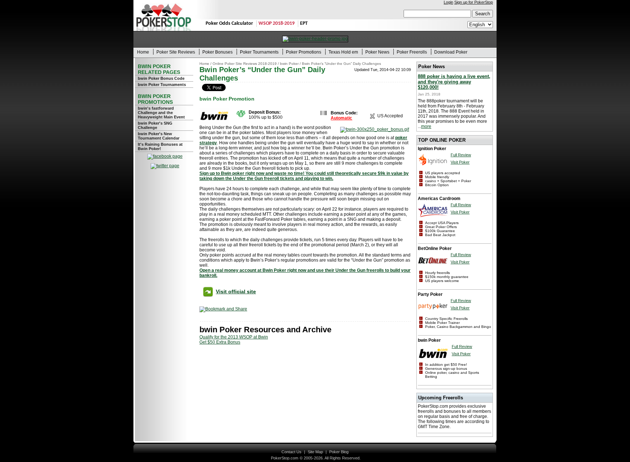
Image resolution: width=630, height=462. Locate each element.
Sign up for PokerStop (473, 2)
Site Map (315, 452)
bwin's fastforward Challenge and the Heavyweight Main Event (161, 112)
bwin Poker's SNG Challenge (155, 125)
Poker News (377, 52)
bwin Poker (289, 64)
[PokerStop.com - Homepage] (163, 15)
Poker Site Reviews (175, 52)
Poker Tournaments (259, 52)
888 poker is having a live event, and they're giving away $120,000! (454, 82)
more (426, 126)
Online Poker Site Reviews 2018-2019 (245, 64)
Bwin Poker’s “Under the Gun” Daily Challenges (341, 64)
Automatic (341, 118)
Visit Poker (460, 162)
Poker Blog (339, 452)
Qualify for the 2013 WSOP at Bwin (233, 337)
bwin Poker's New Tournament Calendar (158, 136)
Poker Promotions (303, 52)
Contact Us (291, 452)
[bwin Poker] (214, 122)
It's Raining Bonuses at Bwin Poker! (160, 146)
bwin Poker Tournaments (162, 84)
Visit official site (236, 291)
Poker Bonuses (217, 52)
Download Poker (450, 52)
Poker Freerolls (412, 52)
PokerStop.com (284, 458)
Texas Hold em (343, 52)
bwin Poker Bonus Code (161, 78)
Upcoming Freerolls (440, 397)
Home (143, 52)
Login (448, 2)
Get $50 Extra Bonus (219, 342)
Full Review (461, 155)
